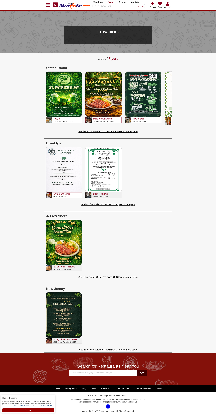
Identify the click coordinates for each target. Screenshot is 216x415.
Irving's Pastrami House (65, 339)
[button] (55, 4)
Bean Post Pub (100, 194)
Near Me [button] (122, 2)
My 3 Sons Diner (61, 194)
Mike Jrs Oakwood (102, 118)
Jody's (56, 118)
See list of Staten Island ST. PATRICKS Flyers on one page (108, 131)
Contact (159, 388)
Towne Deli (138, 118)
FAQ (84, 388)
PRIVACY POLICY (45, 406)
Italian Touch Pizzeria (64, 266)
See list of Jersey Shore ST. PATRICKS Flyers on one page (108, 277)
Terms (93, 388)
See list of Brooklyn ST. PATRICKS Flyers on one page (108, 204)
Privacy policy (71, 388)
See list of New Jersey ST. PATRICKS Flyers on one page (108, 349)
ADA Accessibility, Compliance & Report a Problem (108, 396)
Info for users (123, 388)
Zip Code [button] (135, 2)
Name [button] (110, 2)
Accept (28, 410)
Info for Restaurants (142, 388)
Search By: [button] (98, 2)
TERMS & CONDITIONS (20, 406)
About (57, 388)
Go (142, 373)
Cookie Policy (107, 388)
